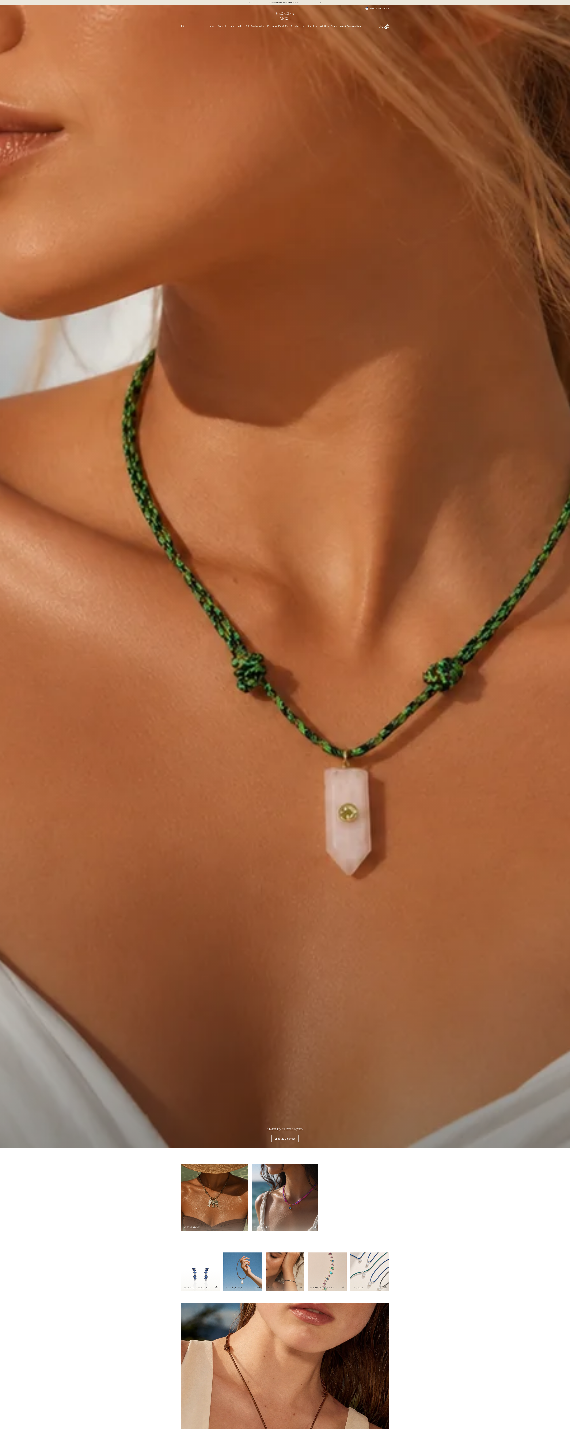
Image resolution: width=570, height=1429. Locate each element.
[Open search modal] (183, 26)
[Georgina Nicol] (285, 15)
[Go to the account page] (381, 26)
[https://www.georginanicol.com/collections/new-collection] (285, 576)
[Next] (320, 2)
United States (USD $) (378, 8)
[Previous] (250, 2)
